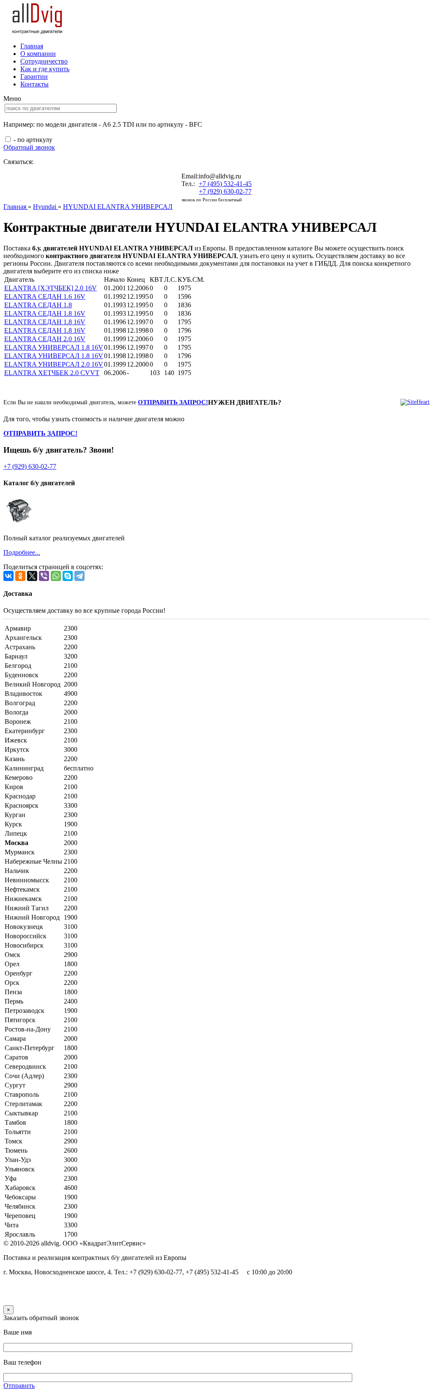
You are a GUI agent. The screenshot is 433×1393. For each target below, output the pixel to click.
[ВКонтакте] (8, 576)
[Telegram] (79, 576)
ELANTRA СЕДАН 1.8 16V (44, 313)
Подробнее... (21, 552)
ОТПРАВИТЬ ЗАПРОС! (173, 402)
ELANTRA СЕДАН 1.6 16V (44, 296)
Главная (31, 46)
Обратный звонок (29, 147)
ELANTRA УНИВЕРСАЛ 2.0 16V (53, 364)
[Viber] (44, 576)
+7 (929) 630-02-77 (225, 191)
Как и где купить (44, 68)
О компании (38, 53)
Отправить (19, 1385)
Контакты (34, 84)
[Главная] (37, 31)
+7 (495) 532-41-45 (225, 183)
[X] (32, 576)
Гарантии (34, 76)
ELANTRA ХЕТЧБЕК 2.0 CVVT (51, 372)
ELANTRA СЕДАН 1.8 (38, 305)
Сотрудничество (44, 61)
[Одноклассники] (20, 576)
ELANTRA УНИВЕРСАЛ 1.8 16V (53, 347)
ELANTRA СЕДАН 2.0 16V (44, 338)
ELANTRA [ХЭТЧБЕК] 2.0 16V (50, 288)
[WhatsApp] (56, 576)
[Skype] (68, 576)
